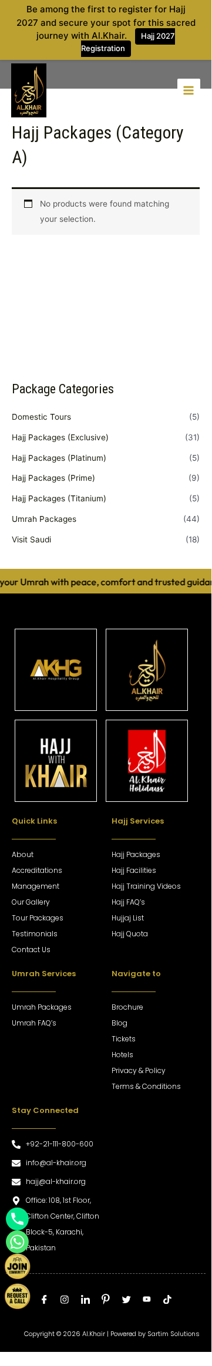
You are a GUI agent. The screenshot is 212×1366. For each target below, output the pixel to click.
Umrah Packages (44, 519)
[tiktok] (167, 1302)
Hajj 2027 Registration (128, 42)
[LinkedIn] (85, 1302)
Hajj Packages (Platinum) (59, 458)
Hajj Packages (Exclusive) (60, 437)
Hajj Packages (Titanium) (59, 498)
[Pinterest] (106, 1301)
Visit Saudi (31, 539)
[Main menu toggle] (188, 90)
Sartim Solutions (173, 1333)
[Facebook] (44, 1302)
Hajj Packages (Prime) (53, 478)
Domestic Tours (41, 416)
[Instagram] (65, 1302)
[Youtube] (147, 1303)
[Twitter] (126, 1302)
